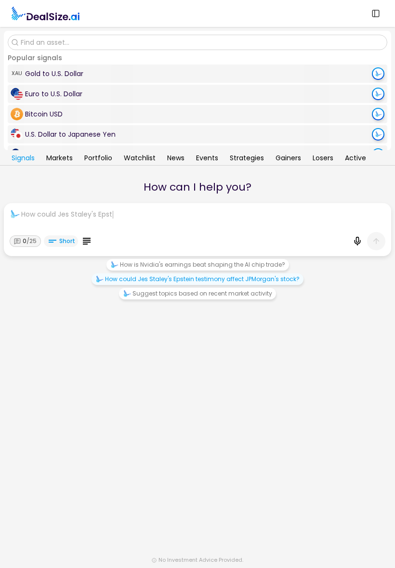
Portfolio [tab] (98, 159)
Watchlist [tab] (140, 159)
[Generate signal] (378, 73)
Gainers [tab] (288, 159)
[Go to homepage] (45, 13)
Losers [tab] (323, 159)
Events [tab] (207, 159)
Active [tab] (355, 159)
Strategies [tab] (247, 159)
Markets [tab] (59, 159)
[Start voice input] (357, 241)
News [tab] (175, 159)
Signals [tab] (23, 159)
